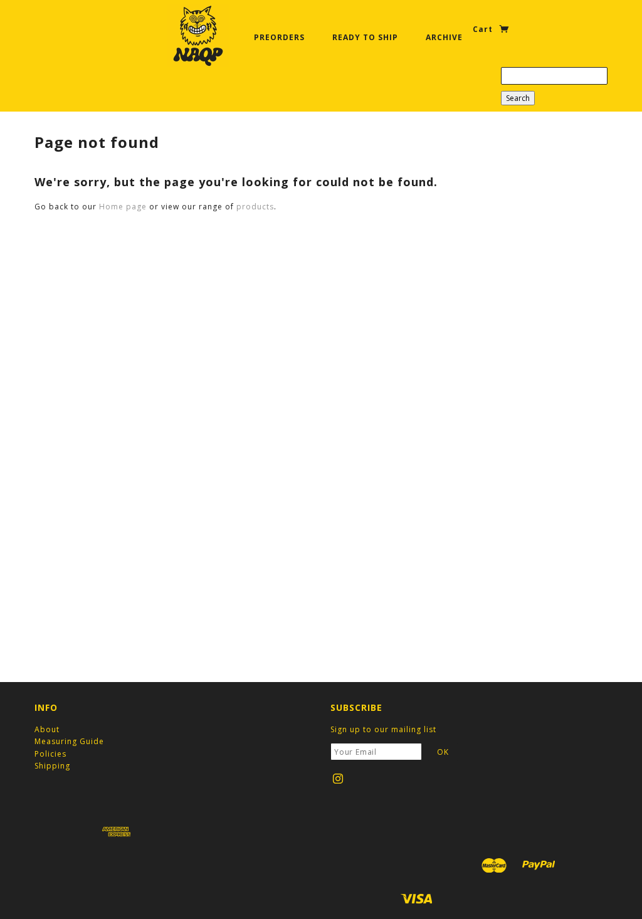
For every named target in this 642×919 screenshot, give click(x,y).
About (47, 729)
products (255, 206)
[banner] (198, 35)
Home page (123, 206)
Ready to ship (365, 37)
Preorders (279, 37)
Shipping (52, 765)
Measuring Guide (69, 741)
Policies (50, 753)
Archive (444, 37)
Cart (484, 29)
